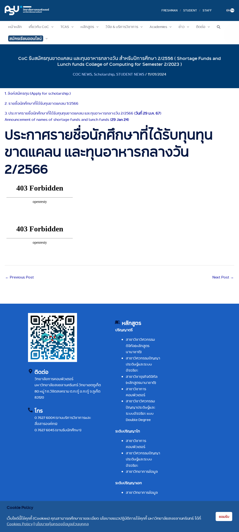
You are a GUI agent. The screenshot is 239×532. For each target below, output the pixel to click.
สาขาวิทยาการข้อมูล (142, 471)
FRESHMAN (170, 10)
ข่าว (182, 26)
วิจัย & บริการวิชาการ (121, 26)
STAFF (207, 10)
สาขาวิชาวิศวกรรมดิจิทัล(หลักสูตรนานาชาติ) (140, 346)
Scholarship (104, 74)
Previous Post (19, 277)
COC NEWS (82, 74)
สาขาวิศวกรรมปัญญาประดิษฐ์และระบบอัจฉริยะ (143, 364)
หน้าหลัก (15, 26)
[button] (51, 27)
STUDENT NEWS (130, 74)
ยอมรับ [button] (224, 516)
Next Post (223, 277)
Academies (158, 26)
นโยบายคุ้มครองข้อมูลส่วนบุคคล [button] (62, 524)
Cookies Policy (20, 524)
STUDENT (190, 10)
